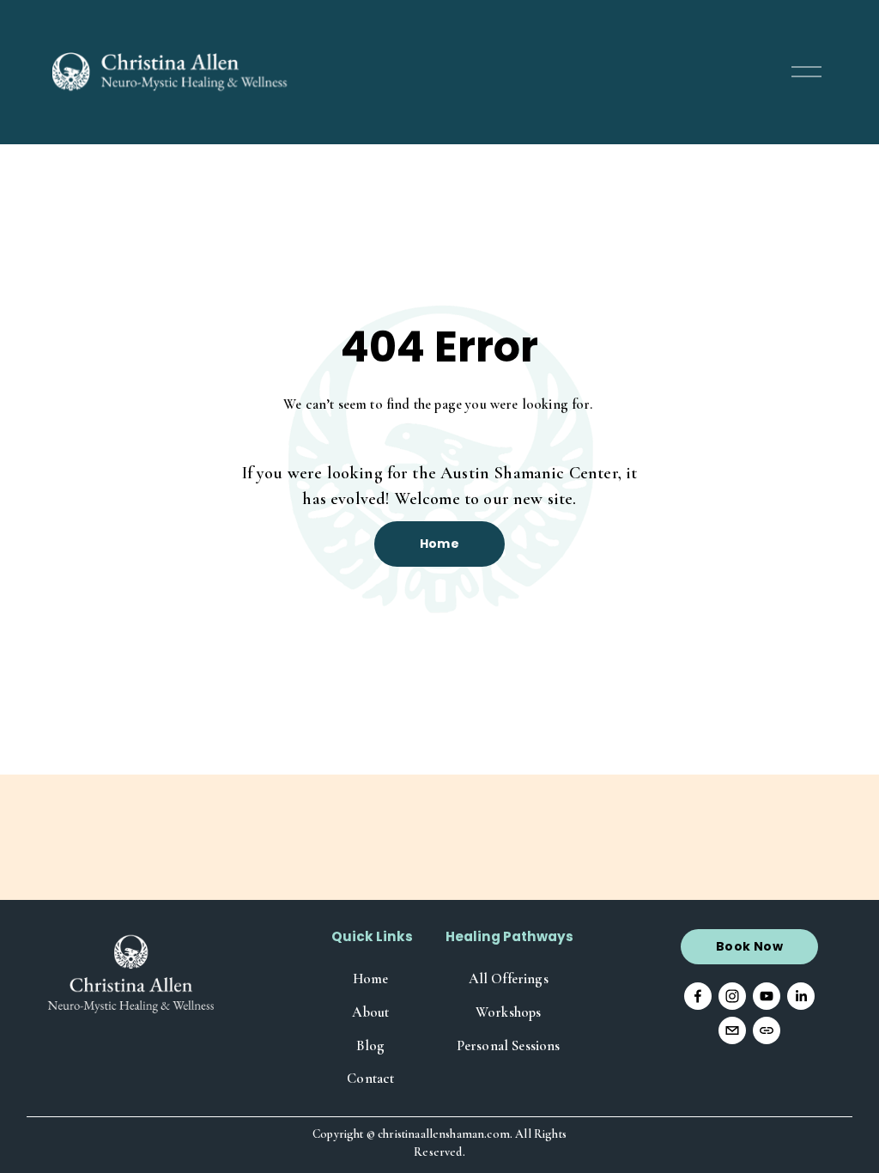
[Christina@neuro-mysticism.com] (732, 1030)
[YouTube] (766, 996)
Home (440, 543)
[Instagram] (732, 996)
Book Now (749, 946)
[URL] (766, 1030)
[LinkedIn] (801, 996)
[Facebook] (698, 996)
